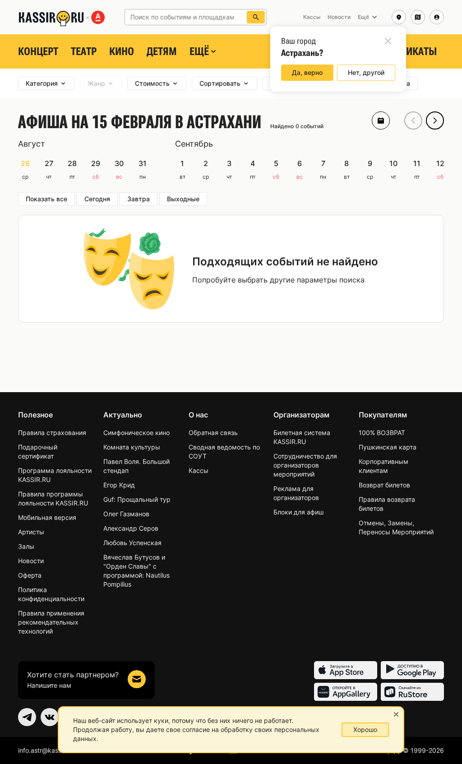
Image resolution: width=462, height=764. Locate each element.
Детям (162, 51)
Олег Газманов (126, 514)
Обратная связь (213, 432)
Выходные (183, 199)
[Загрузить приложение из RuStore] (412, 692)
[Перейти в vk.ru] (50, 717)
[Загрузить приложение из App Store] (345, 670)
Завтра (138, 199)
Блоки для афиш (298, 512)
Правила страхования (52, 432)
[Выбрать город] (399, 17)
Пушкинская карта (387, 447)
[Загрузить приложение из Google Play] (412, 670)
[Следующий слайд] (435, 120)
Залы (26, 546)
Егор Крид (119, 485)
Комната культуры (131, 447)
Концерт (38, 51)
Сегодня (97, 199)
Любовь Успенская (132, 542)
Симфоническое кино (136, 432)
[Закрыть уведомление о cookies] (396, 714)
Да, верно (307, 72)
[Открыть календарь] (381, 120)
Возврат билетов (384, 485)
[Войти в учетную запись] (437, 17)
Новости (31, 561)
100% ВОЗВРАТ (382, 432)
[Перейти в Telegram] (27, 717)
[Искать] (256, 17)
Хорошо (365, 729)
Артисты (31, 532)
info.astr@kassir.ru (45, 750)
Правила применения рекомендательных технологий (51, 622)
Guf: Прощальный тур (137, 499)
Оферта (30, 575)
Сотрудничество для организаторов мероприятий (305, 465)
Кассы (198, 470)
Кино (121, 51)
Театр (84, 51)
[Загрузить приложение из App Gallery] (345, 692)
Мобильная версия (47, 517)
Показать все (46, 199)
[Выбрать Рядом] (418, 17)
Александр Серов (130, 528)
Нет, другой (366, 72)
